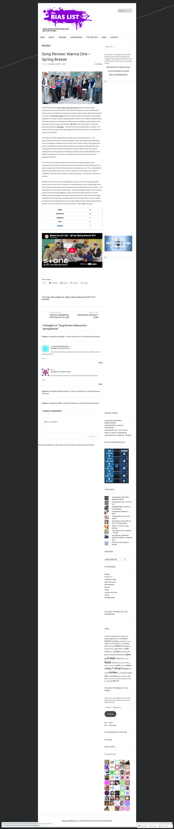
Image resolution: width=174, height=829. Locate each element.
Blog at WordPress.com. (70, 821)
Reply (100, 362)
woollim (113, 681)
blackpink (116, 638)
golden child (117, 649)
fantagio (112, 646)
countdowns (123, 641)
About (51, 37)
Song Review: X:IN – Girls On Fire (116, 430)
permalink (45, 299)
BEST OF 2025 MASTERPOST (118, 75)
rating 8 (118, 668)
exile (121, 643)
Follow (110, 714)
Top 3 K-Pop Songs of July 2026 (118, 71)
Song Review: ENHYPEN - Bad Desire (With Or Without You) (122, 537)
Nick (64, 64)
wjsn (106, 681)
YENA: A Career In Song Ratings (116, 433)
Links (104, 37)
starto (119, 676)
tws (128, 678)
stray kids (124, 676)
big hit (111, 638)
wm (108, 681)
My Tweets (108, 740)
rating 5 (123, 665)
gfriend (127, 646)
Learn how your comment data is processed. (79, 445)
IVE (113, 651)
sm (106, 676)
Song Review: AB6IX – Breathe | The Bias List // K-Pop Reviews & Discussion (74, 403)
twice (125, 678)
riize (119, 673)
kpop (52, 297)
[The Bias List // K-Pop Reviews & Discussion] (72, 10)
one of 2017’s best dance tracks (67, 108)
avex (127, 636)
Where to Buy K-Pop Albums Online (118, 67)
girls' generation (109, 648)
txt (130, 678)
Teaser (107, 595)
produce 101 (59, 297)
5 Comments (98, 64)
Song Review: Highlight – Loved (88, 314)
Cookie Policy (37, 825)
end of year (116, 643)
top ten (118, 678)
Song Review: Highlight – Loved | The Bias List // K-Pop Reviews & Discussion (74, 337)
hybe (127, 649)
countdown (115, 641)
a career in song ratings (111, 636)
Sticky (107, 590)
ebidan (110, 643)
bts (121, 638)
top (114, 678)
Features (62, 37)
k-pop (48, 297)
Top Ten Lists (92, 37)
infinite (107, 651)
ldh (112, 663)
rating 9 (126, 669)
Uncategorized (110, 597)
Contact (114, 37)
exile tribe (126, 643)
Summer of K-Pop (111, 592)
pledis (118, 665)
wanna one (81, 297)
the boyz (110, 678)
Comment (91, 436)
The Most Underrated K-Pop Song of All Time (59, 314)
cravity (129, 641)
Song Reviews (76, 37)
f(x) (108, 646)
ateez (123, 636)
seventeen (123, 673)
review (73, 297)
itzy (111, 651)
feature (118, 646)
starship (114, 676)
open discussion (110, 582)
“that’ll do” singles (57, 116)
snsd (109, 676)
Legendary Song (110, 579)
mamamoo (117, 662)
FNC (123, 646)
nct (127, 663)
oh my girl (110, 665)
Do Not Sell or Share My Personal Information (95, 821)
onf (115, 665)
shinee (129, 673)
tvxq (121, 678)
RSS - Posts (108, 723)
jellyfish (107, 654)
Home (42, 37)
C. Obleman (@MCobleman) (59, 346)
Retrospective (109, 584)
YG (118, 681)
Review (46, 45)
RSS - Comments (110, 725)
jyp (106, 658)
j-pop (116, 651)
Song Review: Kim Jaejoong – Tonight (118, 435)
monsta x (122, 662)
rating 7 (68, 297)
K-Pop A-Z (108, 577)
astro (120, 636)
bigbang (107, 638)
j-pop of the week (125, 651)
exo (106, 646)
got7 (123, 648)
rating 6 (129, 665)
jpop (128, 654)
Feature (107, 574)
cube (106, 643)
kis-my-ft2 (126, 658)
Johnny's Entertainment (117, 654)
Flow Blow (60, 127)
